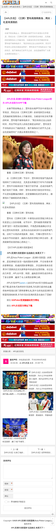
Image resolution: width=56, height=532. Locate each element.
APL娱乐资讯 (15, 7)
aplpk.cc (24, 283)
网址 (6, 496)
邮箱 (8, 489)
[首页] (53, 514)
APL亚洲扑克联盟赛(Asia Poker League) (35, 521)
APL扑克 (25, 363)
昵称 (8, 483)
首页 (6, 7)
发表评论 (47, 12)
